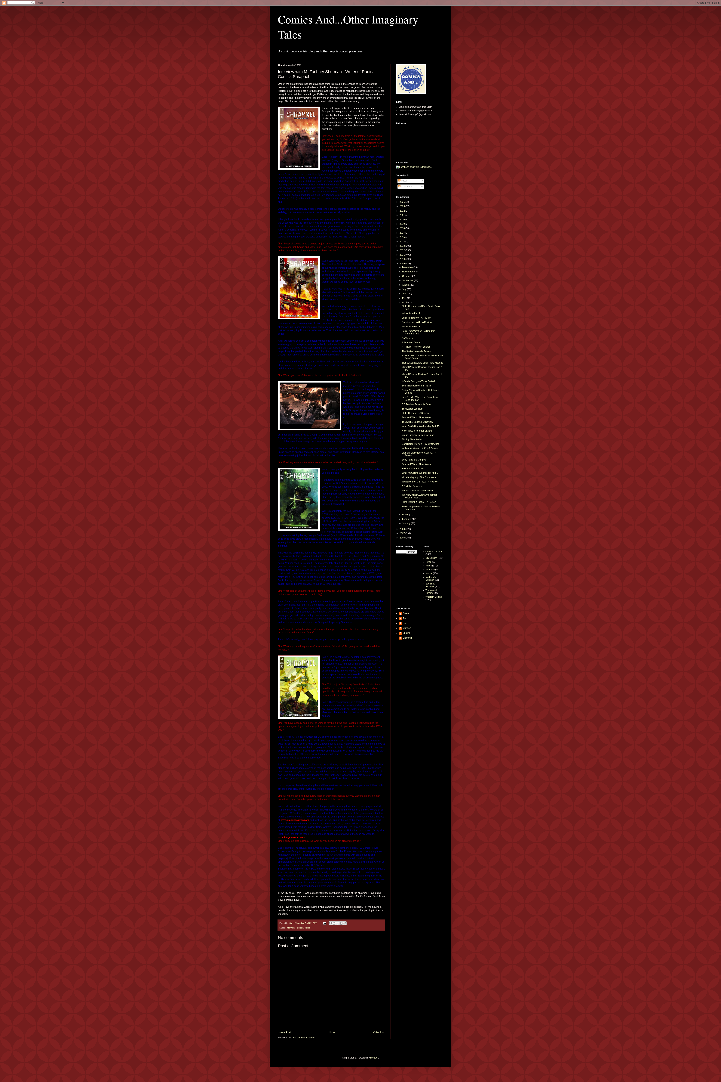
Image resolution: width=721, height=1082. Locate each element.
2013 (402, 246)
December (407, 267)
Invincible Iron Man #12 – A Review (419, 481)
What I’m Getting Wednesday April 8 (420, 473)
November (407, 271)
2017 (402, 232)
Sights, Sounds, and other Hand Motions (422, 362)
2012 (402, 250)
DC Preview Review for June (416, 404)
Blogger (374, 1057)
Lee (405, 623)
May (404, 298)
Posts (403, 180)
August (406, 285)
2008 (402, 529)
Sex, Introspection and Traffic (416, 385)
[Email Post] (324, 923)
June (405, 293)
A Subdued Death (411, 342)
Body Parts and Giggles (414, 459)
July (404, 289)
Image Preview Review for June (418, 435)
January (406, 523)
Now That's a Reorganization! (417, 430)
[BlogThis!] (334, 923)
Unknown (408, 638)
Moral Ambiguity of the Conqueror (419, 477)
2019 (402, 224)
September (408, 280)
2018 (402, 228)
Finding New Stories (412, 439)
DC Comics (431, 558)
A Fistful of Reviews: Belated (416, 347)
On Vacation (408, 338)
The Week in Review (431, 591)
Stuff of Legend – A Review (415, 413)
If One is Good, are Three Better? (418, 381)
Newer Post (285, 1032)
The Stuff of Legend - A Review (417, 422)
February (407, 519)
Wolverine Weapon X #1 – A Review (420, 448)
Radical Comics (303, 928)
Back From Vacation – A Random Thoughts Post (418, 332)
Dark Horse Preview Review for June (420, 444)
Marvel (428, 573)
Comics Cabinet (433, 551)
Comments (406, 186)
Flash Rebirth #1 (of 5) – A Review (419, 502)
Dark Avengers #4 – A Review (417, 322)
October (406, 276)
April (404, 302)
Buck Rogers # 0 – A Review (416, 318)
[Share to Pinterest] (345, 923)
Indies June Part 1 (411, 326)
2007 (402, 533)
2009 (402, 263)
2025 (402, 206)
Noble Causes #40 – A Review (417, 490)
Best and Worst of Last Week (416, 417)
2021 (402, 215)
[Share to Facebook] (341, 923)
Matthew (407, 628)
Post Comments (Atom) (303, 1037)
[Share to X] (337, 923)
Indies (428, 565)
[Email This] (330, 923)
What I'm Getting (433, 597)
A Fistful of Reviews (412, 486)
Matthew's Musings (430, 578)
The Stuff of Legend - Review (416, 351)
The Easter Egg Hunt (412, 409)
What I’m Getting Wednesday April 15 (421, 426)
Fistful (428, 562)
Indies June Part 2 (411, 313)
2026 (402, 202)
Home (332, 1032)
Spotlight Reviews (429, 585)
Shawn (406, 633)
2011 (402, 254)
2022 (402, 210)
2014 (402, 241)
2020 (402, 219)
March (405, 514)
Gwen (406, 613)
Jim (404, 618)
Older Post (378, 1032)
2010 (402, 259)
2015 (402, 237)
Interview (291, 928)
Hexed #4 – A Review (413, 468)
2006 (402, 537)
